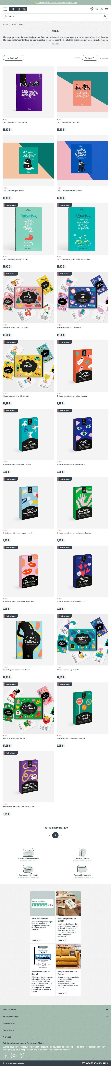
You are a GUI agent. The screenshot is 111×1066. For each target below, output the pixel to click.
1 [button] (55, 835)
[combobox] (52, 16)
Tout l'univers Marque (55, 827)
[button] (49, 835)
